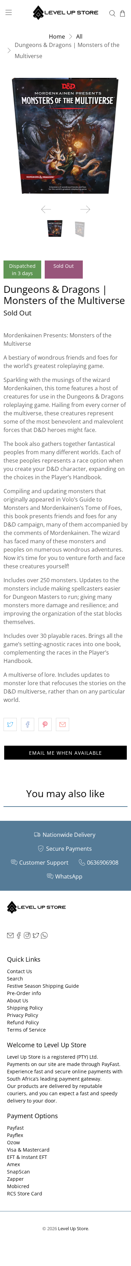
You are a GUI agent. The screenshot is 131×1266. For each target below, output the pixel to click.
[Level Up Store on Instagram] (27, 937)
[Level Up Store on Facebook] (18, 937)
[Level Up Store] (66, 13)
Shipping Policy (25, 1007)
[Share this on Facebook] (27, 724)
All (79, 36)
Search (15, 978)
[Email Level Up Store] (10, 937)
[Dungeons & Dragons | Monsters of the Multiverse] (65, 137)
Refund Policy (23, 1022)
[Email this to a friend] (62, 724)
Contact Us (19, 971)
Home (57, 36)
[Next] (85, 209)
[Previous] (46, 209)
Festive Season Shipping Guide (43, 986)
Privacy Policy (22, 1015)
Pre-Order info (24, 993)
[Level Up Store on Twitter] (35, 937)
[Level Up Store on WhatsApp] (44, 937)
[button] (65, 752)
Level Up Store (73, 1228)
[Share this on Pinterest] (45, 724)
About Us (17, 1000)
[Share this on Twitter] (10, 724)
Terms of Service (26, 1029)
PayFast (110, 1064)
